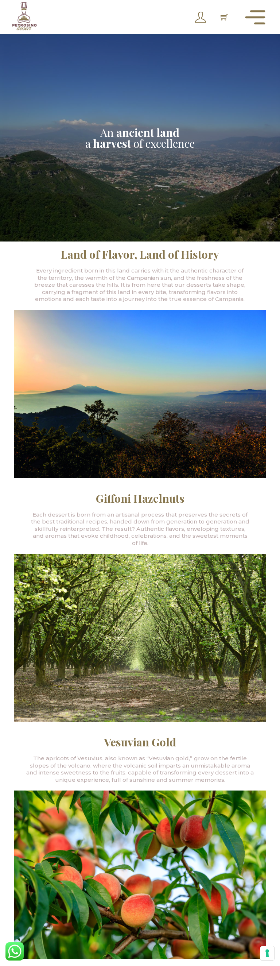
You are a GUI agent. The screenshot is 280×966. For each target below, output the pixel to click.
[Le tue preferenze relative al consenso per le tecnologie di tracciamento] (267, 953)
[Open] (255, 17)
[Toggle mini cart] (224, 17)
